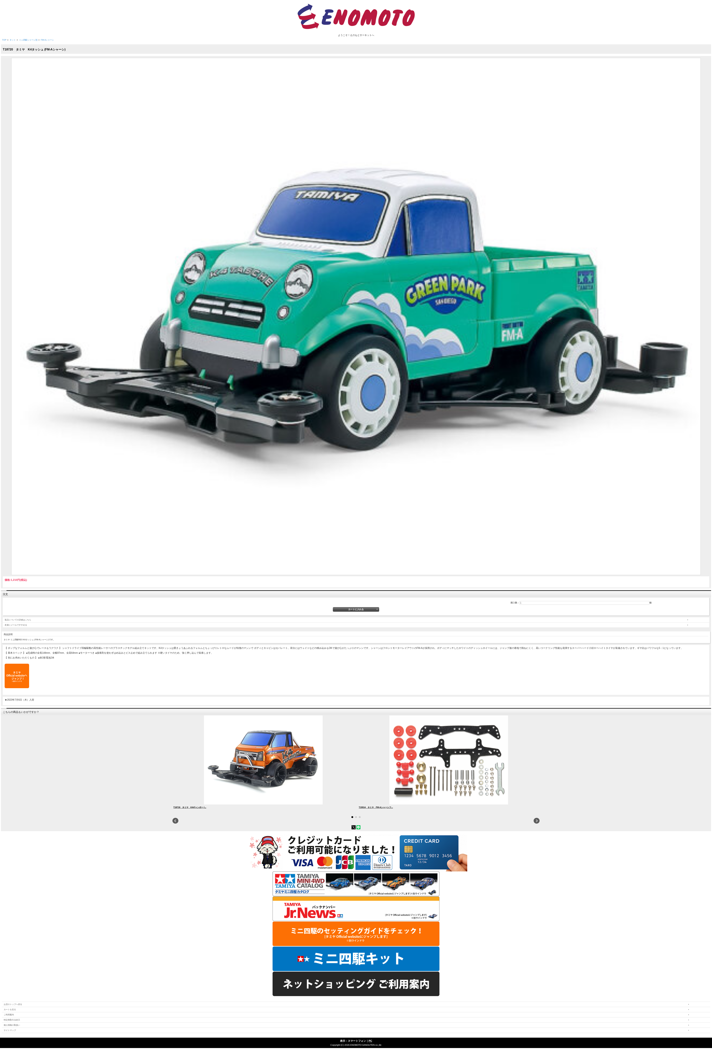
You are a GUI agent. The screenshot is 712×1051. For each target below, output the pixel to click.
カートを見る (10, 1009)
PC (370, 1040)
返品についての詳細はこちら (18, 620)
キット (13, 40)
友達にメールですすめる (16, 625)
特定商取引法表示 (12, 1020)
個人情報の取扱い (12, 1025)
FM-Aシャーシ (47, 40)
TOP (4, 40)
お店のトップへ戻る (13, 1004)
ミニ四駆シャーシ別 (28, 40)
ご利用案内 (9, 1015)
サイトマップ (10, 1030)
